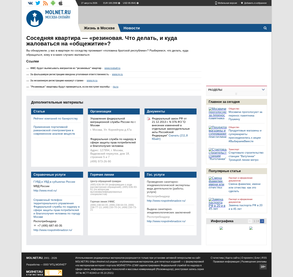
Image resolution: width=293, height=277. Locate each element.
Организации (100, 111)
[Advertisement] (174, 15)
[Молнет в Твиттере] (38, 3)
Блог (257, 257)
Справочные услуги (49, 174)
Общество (234, 108)
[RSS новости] (45, 3)
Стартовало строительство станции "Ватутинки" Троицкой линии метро (246, 156)
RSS (264, 257)
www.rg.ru (117, 74)
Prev (250, 221)
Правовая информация (226, 261)
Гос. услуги (156, 174)
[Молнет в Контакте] (30, 3)
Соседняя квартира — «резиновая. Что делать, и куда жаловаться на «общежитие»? (101, 41)
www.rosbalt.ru (112, 68)
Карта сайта (233, 257)
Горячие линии (102, 174)
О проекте (247, 257)
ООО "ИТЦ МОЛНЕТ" (55, 264)
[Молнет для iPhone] (61, 3)
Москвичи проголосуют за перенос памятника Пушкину (245, 115)
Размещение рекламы (254, 261)
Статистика (217, 257)
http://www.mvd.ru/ (45, 190)
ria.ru (115, 86)
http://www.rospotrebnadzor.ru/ (52, 230)
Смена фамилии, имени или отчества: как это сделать (245, 187)
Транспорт (234, 149)
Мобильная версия (227, 3)
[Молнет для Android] (53, 3)
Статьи (39, 111)
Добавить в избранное (255, 3)
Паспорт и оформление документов (241, 179)
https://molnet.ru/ (99, 261)
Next (262, 221)
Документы (156, 111)
